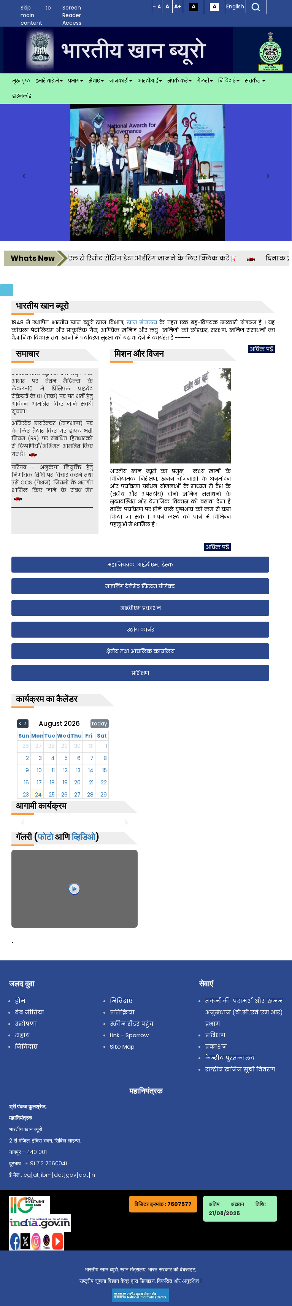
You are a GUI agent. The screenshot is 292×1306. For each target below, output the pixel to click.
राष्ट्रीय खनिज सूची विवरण (240, 1069)
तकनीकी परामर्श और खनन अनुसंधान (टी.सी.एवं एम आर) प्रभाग (244, 1012)
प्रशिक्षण (140, 673)
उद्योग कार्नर (140, 629)
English (235, 6)
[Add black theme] (193, 6)
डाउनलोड (22, 96)
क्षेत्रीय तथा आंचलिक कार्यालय (140, 651)
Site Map (122, 1047)
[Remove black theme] (214, 6)
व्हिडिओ (83, 837)
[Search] (256, 6)
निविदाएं (227, 80)
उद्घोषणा (26, 1024)
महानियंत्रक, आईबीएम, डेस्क (140, 564)
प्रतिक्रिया (122, 1012)
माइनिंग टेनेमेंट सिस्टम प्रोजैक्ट (140, 586)
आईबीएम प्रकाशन (140, 608)
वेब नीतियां (29, 1012)
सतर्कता (253, 80)
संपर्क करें (177, 80)
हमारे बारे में (47, 80)
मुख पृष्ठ (21, 80)
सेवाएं (94, 80)
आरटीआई (148, 80)
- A (157, 6)
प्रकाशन (216, 1047)
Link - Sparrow (129, 1035)
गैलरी (203, 80)
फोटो (45, 837)
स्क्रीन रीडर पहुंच (132, 1024)
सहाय (22, 1035)
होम (20, 1001)
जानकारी (119, 80)
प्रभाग (73, 80)
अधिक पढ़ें (261, 349)
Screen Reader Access (71, 15)
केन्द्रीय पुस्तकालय (230, 1058)
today (99, 723)
